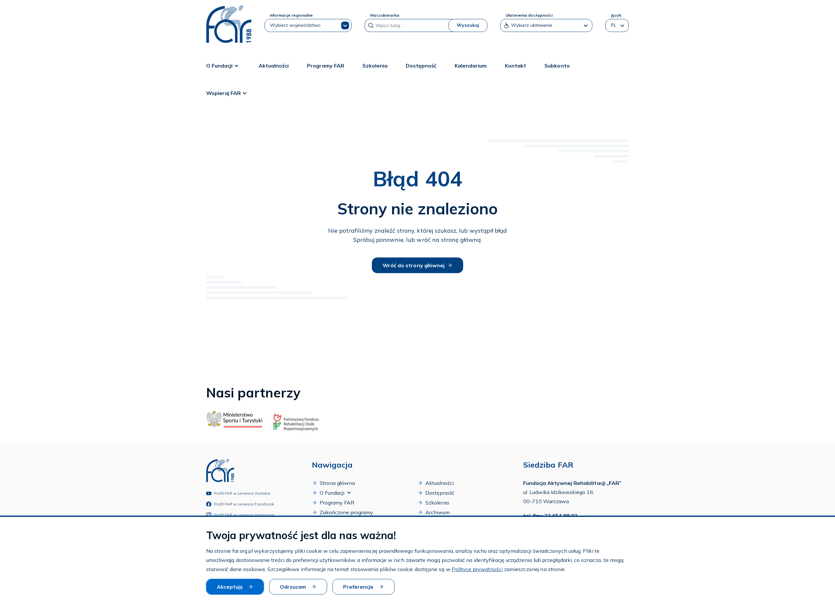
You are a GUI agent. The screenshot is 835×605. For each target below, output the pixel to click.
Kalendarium (471, 65)
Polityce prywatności (477, 569)
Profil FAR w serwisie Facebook (244, 504)
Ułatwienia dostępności (529, 15)
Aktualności (274, 65)
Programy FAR (325, 65)
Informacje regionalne (291, 15)
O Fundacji (219, 65)
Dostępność (421, 65)
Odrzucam (293, 586)
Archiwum (437, 512)
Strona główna (337, 483)
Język (616, 15)
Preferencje (358, 586)
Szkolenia (374, 65)
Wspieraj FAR (223, 93)
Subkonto (556, 65)
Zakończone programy (346, 512)
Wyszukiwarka (384, 15)
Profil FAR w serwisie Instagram (244, 514)
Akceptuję (230, 586)
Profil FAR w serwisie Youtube (242, 493)
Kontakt (515, 65)
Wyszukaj (468, 25)
